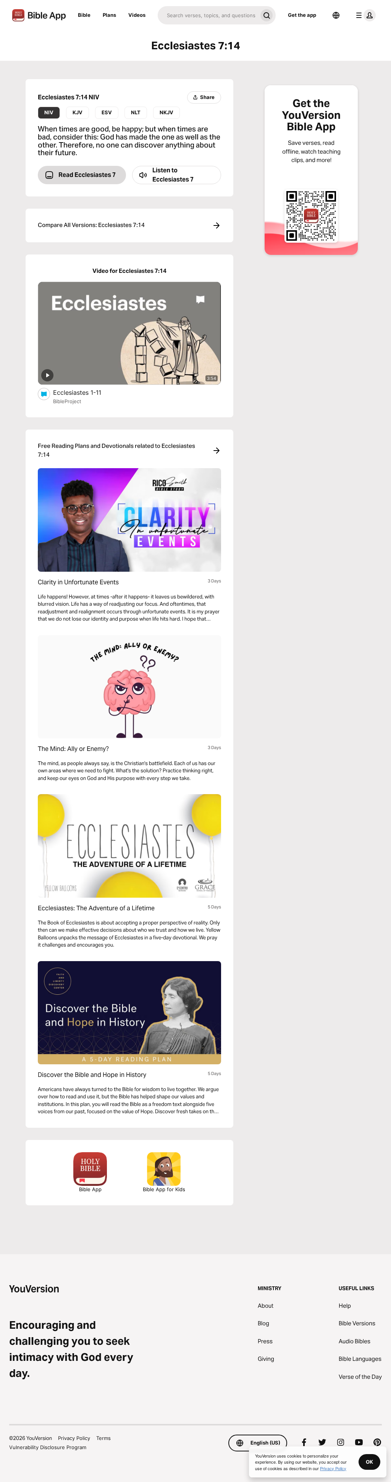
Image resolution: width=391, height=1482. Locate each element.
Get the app (302, 15)
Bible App (90, 1189)
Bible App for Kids (164, 1189)
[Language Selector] (336, 15)
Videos (136, 15)
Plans (109, 15)
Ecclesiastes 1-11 (85, 392)
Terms (103, 1438)
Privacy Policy (74, 1438)
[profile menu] (364, 15)
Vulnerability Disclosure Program (47, 1447)
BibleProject (67, 401)
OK (369, 1462)
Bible (84, 15)
